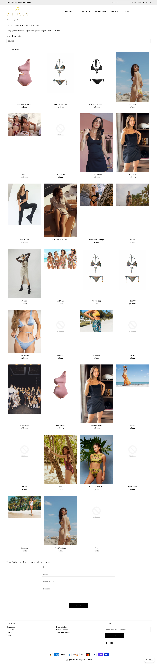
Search (9, 632)
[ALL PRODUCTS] (60, 73)
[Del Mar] (132, 195)
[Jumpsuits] (60, 326)
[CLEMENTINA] (96, 142)
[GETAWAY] (60, 259)
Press (9, 635)
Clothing (85, 11)
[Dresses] (24, 273)
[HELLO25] (132, 269)
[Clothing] (132, 142)
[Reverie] (132, 375)
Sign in (133, 2)
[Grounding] (96, 269)
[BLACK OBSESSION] (96, 73)
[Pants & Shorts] (96, 393)
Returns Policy (61, 627)
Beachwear (70, 11)
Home (9, 20)
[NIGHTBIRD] (24, 389)
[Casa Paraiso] (60, 130)
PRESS (126, 11)
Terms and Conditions (64, 632)
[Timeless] (24, 507)
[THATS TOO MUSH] (96, 459)
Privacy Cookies (62, 630)
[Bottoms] (132, 77)
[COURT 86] (24, 204)
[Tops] (96, 512)
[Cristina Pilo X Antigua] (96, 195)
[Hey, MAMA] (24, 331)
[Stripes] (60, 459)
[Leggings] (96, 321)
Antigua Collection (85, 659)
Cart (147, 2)
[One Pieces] (60, 385)
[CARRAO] (24, 124)
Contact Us (11, 627)
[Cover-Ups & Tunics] (60, 210)
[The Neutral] (132, 451)
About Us (115, 11)
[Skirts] (24, 451)
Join (139, 2)
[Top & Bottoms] (60, 520)
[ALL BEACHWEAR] (24, 73)
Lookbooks (100, 11)
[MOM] (132, 326)
